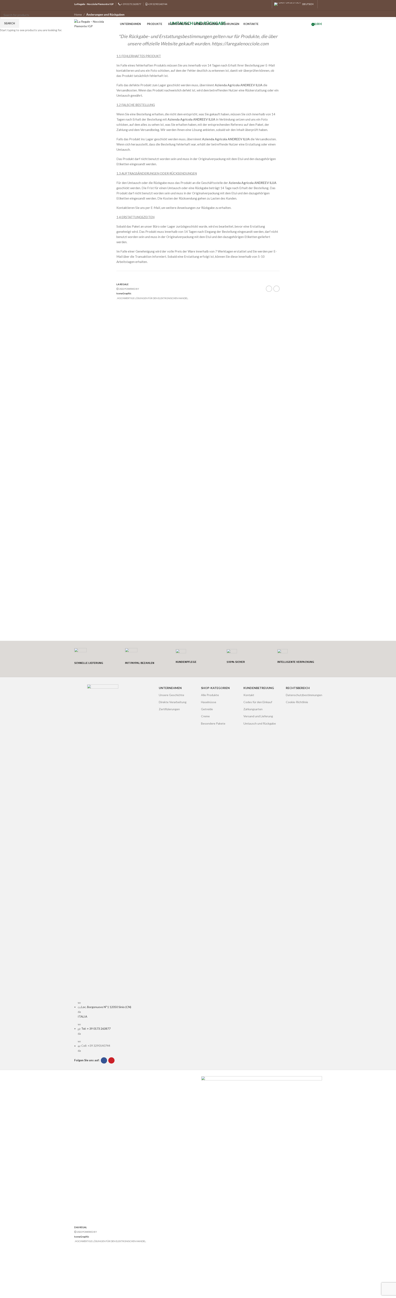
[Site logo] (95, 23)
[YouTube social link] (267, 4)
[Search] (308, 24)
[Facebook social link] (261, 4)
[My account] (321, 4)
